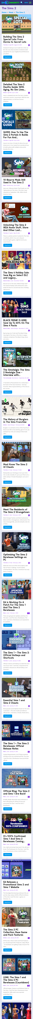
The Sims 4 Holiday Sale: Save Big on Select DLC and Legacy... (16, 275)
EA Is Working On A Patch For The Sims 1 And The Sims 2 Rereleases (14, 606)
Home (4, 12)
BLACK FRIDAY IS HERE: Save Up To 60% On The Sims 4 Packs (16, 323)
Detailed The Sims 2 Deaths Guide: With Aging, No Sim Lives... (14, 87)
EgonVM (11, 44)
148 (28, 985)
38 (28, 751)
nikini (10, 514)
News (11, 12)
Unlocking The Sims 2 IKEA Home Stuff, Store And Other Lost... (15, 227)
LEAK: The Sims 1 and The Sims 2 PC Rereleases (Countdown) (16, 980)
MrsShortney (10, 185)
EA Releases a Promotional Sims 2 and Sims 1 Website (16, 884)
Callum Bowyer (14, 328)
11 (28, 938)
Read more (8, 57)
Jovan (12, 280)
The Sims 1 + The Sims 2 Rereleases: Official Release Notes (16, 746)
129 (28, 613)
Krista (10, 469)
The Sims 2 (6, 44)
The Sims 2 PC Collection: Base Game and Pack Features (15, 932)
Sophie (11, 233)
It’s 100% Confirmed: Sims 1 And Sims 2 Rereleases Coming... (14, 839)
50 (28, 844)
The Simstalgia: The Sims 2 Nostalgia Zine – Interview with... (16, 372)
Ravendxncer (15, 377)
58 (28, 796)
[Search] (21, 2)
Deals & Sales (6, 280)
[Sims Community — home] (10, 3)
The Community (7, 378)
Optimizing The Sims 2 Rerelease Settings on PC (15, 557)
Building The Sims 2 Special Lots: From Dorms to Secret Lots (14, 39)
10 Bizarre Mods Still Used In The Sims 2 (14, 181)
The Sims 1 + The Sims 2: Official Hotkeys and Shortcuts (16, 655)
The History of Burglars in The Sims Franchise (15, 420)
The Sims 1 (6, 660)
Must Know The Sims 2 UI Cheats (15, 465)
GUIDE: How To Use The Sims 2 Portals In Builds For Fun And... (15, 135)
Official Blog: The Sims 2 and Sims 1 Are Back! (16, 792)
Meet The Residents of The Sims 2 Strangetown (16, 511)
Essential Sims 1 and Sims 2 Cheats (14, 701)
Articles (5, 92)
